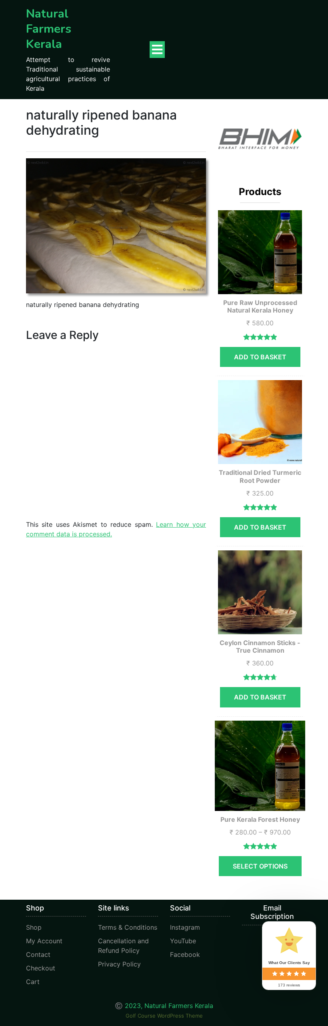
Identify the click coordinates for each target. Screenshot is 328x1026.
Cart (33, 982)
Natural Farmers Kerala (48, 29)
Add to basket (260, 357)
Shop (34, 927)
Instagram (185, 927)
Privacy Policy (119, 964)
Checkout (40, 968)
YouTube (183, 941)
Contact (38, 954)
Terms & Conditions (127, 927)
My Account (44, 941)
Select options (260, 866)
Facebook (185, 954)
